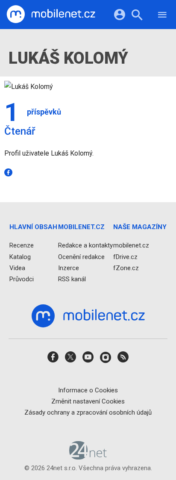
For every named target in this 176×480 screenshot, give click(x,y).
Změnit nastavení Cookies (88, 401)
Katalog (20, 257)
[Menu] (162, 16)
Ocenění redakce (81, 257)
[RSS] (123, 360)
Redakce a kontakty (85, 246)
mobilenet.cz (131, 246)
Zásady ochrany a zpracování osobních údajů (88, 412)
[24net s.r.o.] (88, 457)
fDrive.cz (125, 257)
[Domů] (50, 14)
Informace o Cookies (88, 390)
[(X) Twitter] (70, 360)
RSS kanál (72, 279)
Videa (17, 268)
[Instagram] (105, 360)
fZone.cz (126, 268)
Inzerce (68, 268)
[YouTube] (88, 360)
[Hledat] (137, 16)
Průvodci (21, 279)
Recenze (21, 246)
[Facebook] (9, 172)
